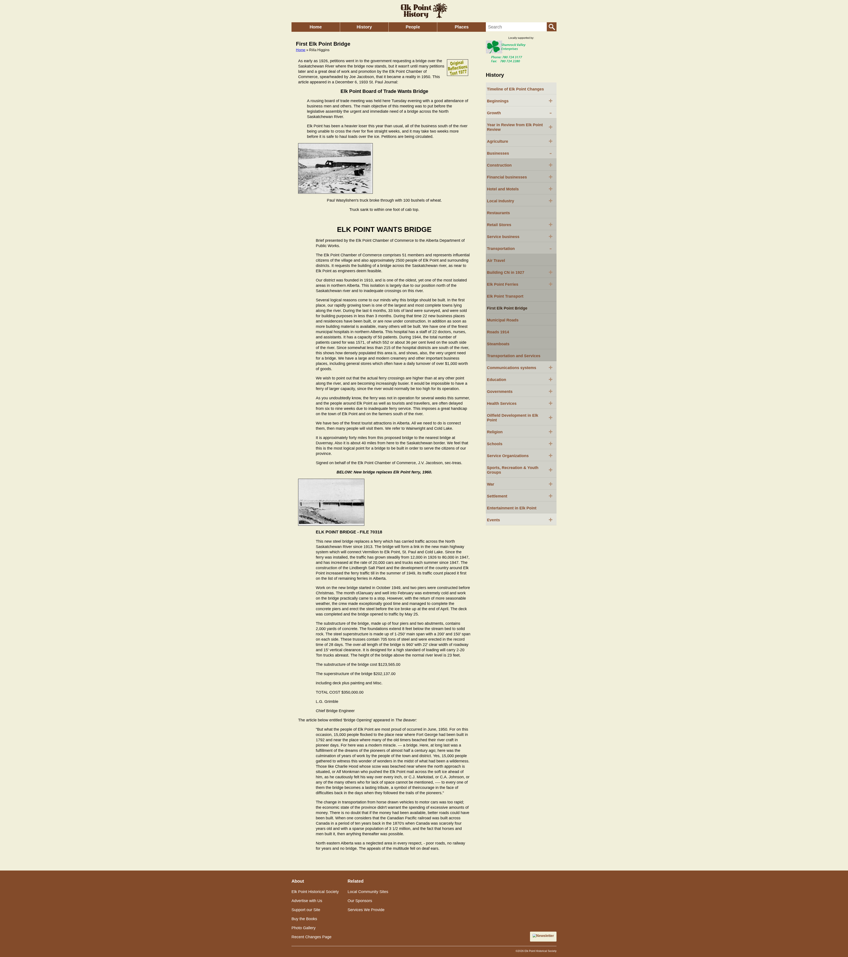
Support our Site (306, 910)
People (413, 26)
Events (520, 520)
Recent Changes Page (311, 937)
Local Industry (520, 201)
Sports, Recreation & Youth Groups (520, 470)
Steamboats (498, 344)
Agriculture (520, 141)
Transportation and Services (513, 356)
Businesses (519, 153)
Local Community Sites (368, 891)
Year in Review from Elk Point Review (520, 127)
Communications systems (520, 367)
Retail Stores (520, 224)
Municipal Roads (503, 320)
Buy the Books (304, 919)
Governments (520, 391)
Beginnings (520, 101)
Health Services (520, 403)
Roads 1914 (498, 332)
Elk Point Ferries (520, 284)
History (364, 26)
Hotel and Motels (520, 189)
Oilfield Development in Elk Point (520, 417)
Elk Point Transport (505, 296)
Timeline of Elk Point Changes (515, 89)
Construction (520, 165)
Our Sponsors (360, 901)
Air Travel (496, 260)
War (520, 484)
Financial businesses (520, 177)
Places (462, 26)
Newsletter (545, 936)
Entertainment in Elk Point (511, 508)
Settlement (520, 496)
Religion (520, 431)
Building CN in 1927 (520, 272)
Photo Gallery (304, 928)
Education (520, 379)
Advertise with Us (307, 901)
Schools (520, 443)
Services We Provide (366, 910)
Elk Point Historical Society (315, 891)
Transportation (519, 248)
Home (316, 26)
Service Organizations (520, 455)
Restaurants (498, 213)
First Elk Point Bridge (507, 308)
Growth (519, 112)
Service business (520, 236)
